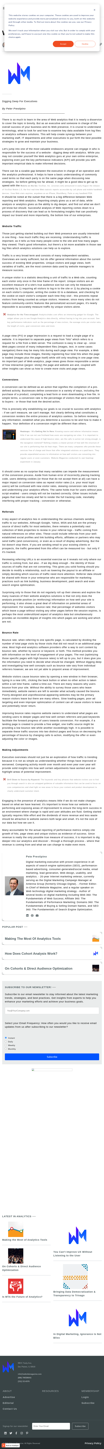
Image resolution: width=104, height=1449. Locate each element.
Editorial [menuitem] (8, 1403)
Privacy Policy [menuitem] (93, 1443)
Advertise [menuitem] (9, 1397)
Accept (63, 44)
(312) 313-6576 (24, 1381)
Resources (50, 1391)
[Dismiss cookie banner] (94, 10)
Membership (90, 1391)
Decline (85, 44)
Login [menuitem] (85, 1397)
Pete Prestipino (36, 856)
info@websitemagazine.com (30, 1374)
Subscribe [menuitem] (88, 1403)
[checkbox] (52, 1043)
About (7, 1391)
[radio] (52, 1038)
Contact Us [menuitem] (10, 1408)
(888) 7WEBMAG (24, 1378)
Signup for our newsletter (15, 1426)
